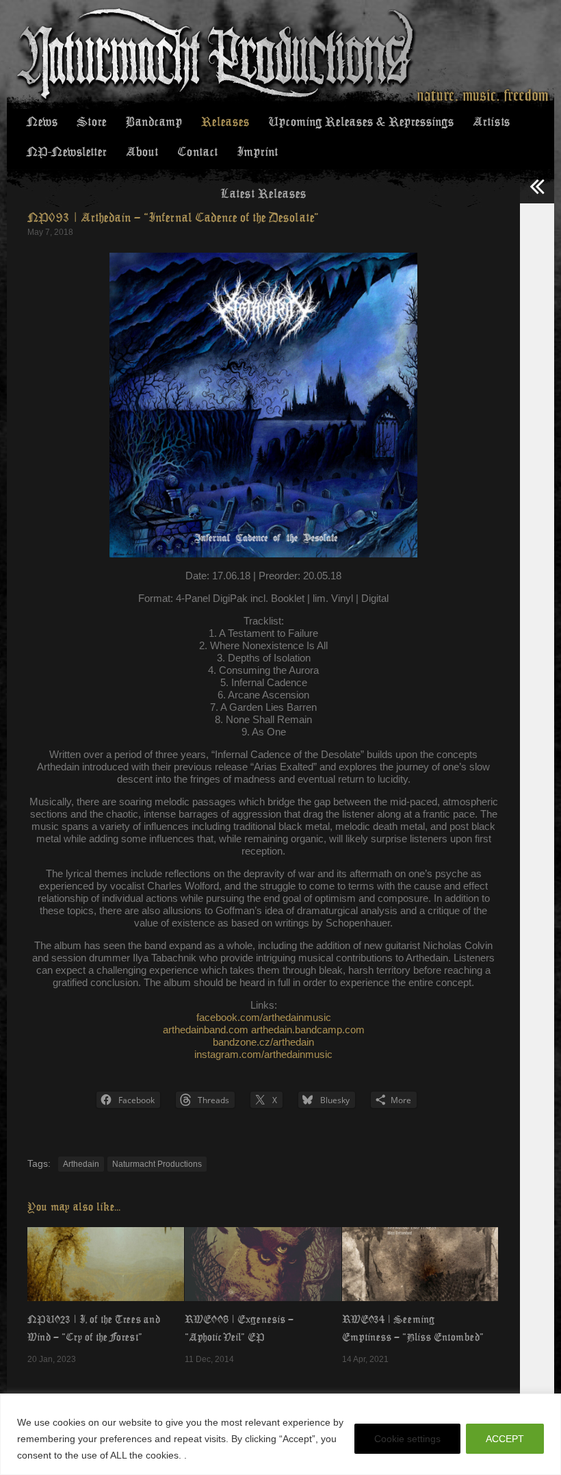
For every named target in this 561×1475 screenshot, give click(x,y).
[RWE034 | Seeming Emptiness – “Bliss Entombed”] (420, 1264)
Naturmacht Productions (157, 1164)
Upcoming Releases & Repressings (361, 122)
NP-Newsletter (67, 152)
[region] (280, 1434)
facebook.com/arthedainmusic (263, 1017)
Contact (197, 152)
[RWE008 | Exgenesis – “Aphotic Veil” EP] (263, 1264)
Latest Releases (263, 194)
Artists (491, 122)
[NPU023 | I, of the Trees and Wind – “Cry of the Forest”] (105, 1264)
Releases (225, 122)
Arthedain (81, 1164)
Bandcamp (153, 122)
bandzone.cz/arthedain (263, 1042)
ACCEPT (505, 1438)
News (42, 122)
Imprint (257, 152)
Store (91, 122)
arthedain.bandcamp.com (308, 1029)
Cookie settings (407, 1438)
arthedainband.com (205, 1029)
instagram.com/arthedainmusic (263, 1054)
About (142, 152)
